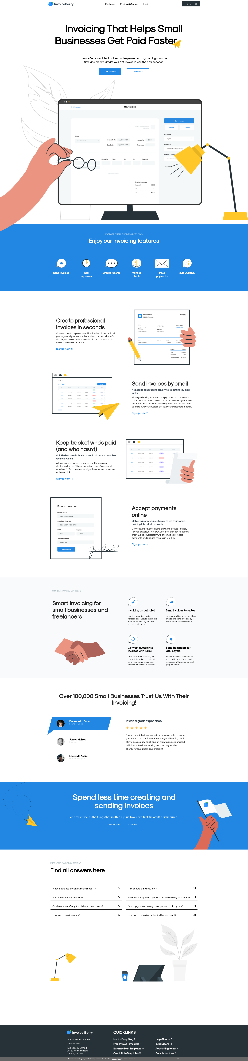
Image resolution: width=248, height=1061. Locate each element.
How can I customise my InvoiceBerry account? (152, 915)
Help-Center (163, 1039)
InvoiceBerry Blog (123, 1039)
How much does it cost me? (66, 915)
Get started (110, 71)
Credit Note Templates (126, 1053)
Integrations (162, 1043)
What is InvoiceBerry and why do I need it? (74, 888)
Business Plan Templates (127, 1048)
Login (146, 4)
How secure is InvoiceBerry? (142, 888)
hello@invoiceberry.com (78, 1039)
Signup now (63, 348)
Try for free (138, 71)
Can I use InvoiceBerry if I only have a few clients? (77, 906)
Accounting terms (166, 1048)
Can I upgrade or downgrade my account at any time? (155, 906)
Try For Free (191, 4)
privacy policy (116, 1059)
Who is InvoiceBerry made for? (67, 897)
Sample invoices (165, 1053)
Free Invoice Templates (126, 1043)
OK (178, 1059)
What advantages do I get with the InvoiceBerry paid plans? (159, 897)
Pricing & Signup (129, 4)
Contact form (73, 1043)
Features (110, 4)
